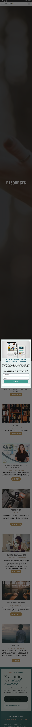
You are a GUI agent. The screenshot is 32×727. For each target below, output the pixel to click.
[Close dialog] (30, 340)
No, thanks (16, 385)
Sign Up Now (16, 381)
